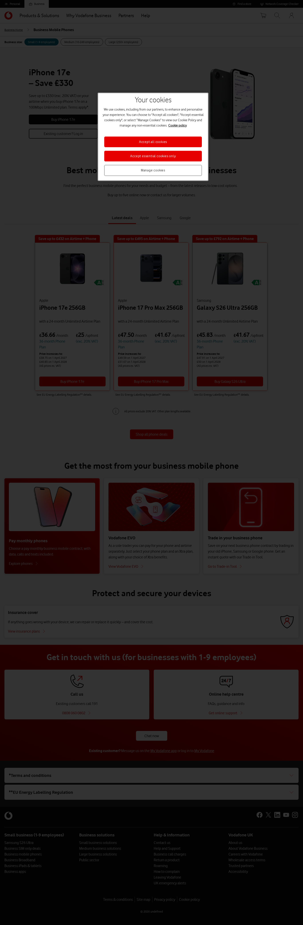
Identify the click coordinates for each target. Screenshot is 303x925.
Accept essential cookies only (153, 156)
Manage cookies (153, 170)
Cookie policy (177, 125)
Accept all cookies (153, 142)
